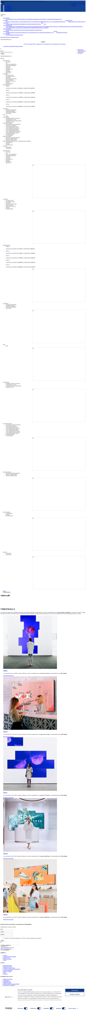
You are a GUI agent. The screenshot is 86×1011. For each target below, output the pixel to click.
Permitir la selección (75, 994)
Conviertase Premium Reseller (9, 956)
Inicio (4, 591)
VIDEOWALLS (6, 245)
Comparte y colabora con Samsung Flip (11, 969)
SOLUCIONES (6, 512)
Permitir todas (74, 990)
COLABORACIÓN (7, 423)
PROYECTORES (7, 472)
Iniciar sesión (16, 37)
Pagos (4, 972)
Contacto (73, 4)
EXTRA (5, 552)
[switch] (39, 1008)
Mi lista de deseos (81, 50)
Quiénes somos (6, 957)
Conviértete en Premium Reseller (78, 3)
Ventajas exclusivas (7, 971)
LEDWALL (5, 303)
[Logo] (2, 58)
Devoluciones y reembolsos (9, 985)
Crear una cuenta (9, 37)
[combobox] (7, 52)
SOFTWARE (6, 382)
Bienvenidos (3, 37)
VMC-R (5, 853)
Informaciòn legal (7, 981)
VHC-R (5, 914)
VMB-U (5, 670)
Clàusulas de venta (7, 982)
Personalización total (7, 965)
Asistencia (73, 5)
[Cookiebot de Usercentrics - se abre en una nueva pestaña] (9, 1008)
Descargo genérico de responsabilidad (11, 984)
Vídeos (4, 960)
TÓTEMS (5, 199)
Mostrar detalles (72, 1008)
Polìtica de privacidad (7, 979)
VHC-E (5, 792)
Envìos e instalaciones (8, 970)
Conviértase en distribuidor (9, 46)
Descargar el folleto (7, 959)
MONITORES (6, 150)
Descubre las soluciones (8, 675)
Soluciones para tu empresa (9, 967)
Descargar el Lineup (7, 966)
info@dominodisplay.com (6, 948)
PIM (4, 344)
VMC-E (5, 731)
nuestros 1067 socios (28, 991)
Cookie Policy (6, 980)
